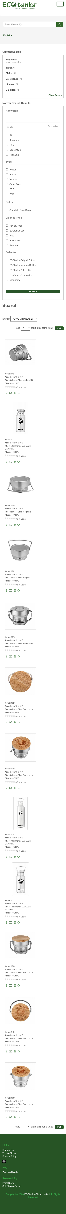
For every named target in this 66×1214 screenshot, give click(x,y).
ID (10, 135)
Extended (14, 245)
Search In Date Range (20, 210)
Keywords (14, 140)
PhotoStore (8, 1182)
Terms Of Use (9, 1153)
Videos (12, 169)
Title (11, 144)
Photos (12, 174)
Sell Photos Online (11, 1186)
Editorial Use (15, 240)
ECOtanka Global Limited (37, 1194)
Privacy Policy (9, 1156)
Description (15, 149)
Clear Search (55, 95)
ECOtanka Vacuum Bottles (22, 265)
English (7, 35)
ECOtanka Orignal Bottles (22, 260)
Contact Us (8, 1150)
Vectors (13, 179)
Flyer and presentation (20, 275)
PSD (11, 194)
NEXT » (59, 328)
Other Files (15, 184)
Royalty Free (15, 225)
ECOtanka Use (17, 230)
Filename (14, 154)
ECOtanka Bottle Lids (20, 270)
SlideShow (14, 279)
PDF (11, 189)
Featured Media (10, 1172)
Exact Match (53, 126)
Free (11, 235)
